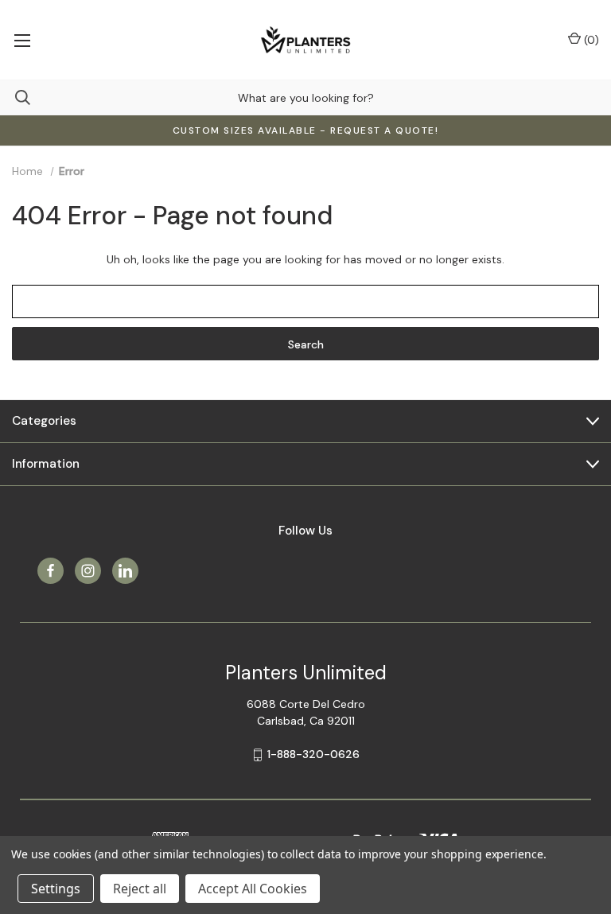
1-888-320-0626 (313, 754)
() (590, 40)
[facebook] (50, 571)
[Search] (15, 97)
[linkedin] (125, 571)
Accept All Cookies (252, 888)
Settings (55, 888)
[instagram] (88, 571)
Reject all (139, 888)
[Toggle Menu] (22, 40)
